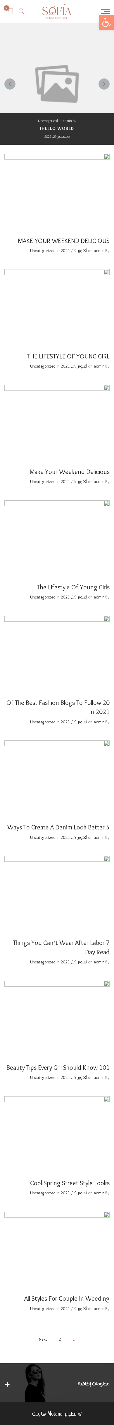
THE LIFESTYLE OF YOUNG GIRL (68, 357)
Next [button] (9, 84)
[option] (57, 84)
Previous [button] (104, 84)
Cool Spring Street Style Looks (70, 1183)
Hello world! (57, 128)
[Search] (21, 11)
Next (43, 1339)
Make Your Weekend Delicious (70, 472)
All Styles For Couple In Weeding (67, 1299)
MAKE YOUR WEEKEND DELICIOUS (64, 241)
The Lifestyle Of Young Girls (73, 588)
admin (67, 121)
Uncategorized (48, 121)
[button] (106, 22)
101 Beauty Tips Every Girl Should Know (58, 1068)
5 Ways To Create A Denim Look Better (58, 828)
